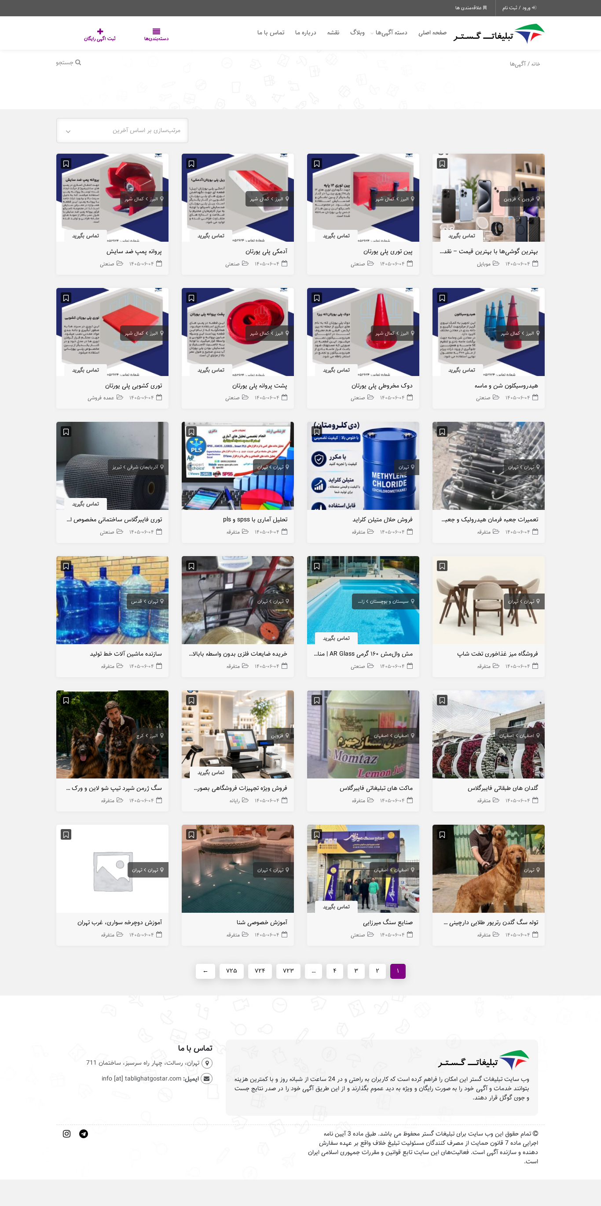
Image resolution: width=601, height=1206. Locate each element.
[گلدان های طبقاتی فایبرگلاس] (488, 737)
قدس (136, 601)
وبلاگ (357, 33)
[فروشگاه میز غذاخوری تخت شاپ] (488, 602)
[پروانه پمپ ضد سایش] (112, 200)
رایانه (235, 801)
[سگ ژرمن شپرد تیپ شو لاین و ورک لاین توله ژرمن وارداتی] (112, 737)
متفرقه (484, 532)
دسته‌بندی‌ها (130, 39)
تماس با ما (270, 33)
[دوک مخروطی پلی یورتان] (363, 334)
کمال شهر (385, 199)
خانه (535, 64)
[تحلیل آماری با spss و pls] (238, 468)
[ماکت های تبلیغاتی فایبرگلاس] (363, 737)
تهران (529, 467)
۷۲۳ (288, 971)
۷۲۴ (260, 971)
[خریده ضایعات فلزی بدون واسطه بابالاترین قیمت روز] (238, 602)
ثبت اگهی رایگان (91, 39)
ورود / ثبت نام (517, 8)
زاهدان (357, 601)
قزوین (528, 199)
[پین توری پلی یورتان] (363, 200)
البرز (404, 199)
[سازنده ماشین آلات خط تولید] (112, 602)
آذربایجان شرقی (142, 467)
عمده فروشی (101, 398)
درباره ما (305, 33)
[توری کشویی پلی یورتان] (112, 334)
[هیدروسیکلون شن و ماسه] (488, 334)
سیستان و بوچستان (389, 601)
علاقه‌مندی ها (469, 8)
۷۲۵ (231, 971)
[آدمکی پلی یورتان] (238, 200)
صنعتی (358, 264)
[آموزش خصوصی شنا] (238, 871)
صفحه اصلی (432, 33)
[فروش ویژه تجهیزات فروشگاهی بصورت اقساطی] (238, 737)
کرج (140, 736)
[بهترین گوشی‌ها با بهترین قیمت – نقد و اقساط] (488, 200)
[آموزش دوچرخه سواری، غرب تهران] (112, 871)
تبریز (116, 467)
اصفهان (527, 736)
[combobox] (122, 130)
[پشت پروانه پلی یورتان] (238, 334)
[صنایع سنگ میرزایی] (363, 871)
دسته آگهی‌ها (391, 33)
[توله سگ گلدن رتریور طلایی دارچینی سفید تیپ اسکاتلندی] (488, 871)
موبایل (484, 264)
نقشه (333, 33)
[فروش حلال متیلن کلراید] (363, 468)
